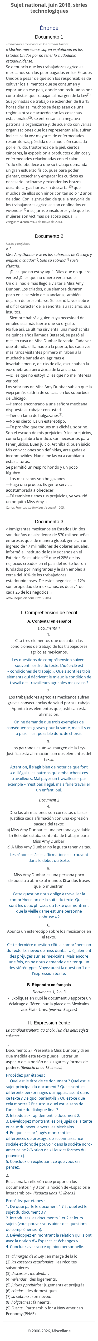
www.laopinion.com (20, 598)
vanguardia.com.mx (20, 222)
